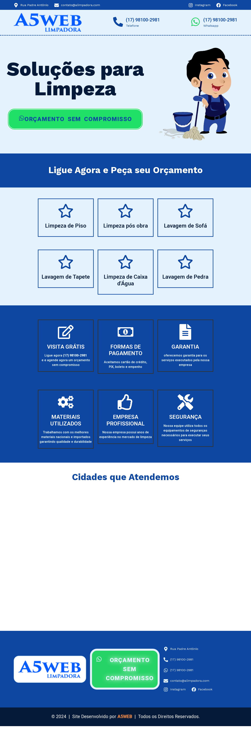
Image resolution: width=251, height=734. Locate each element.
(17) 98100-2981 (143, 20)
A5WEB (124, 716)
